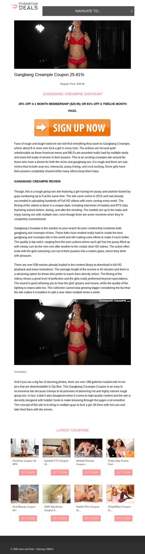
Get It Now (28, 472)
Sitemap (40, 549)
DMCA (50, 549)
